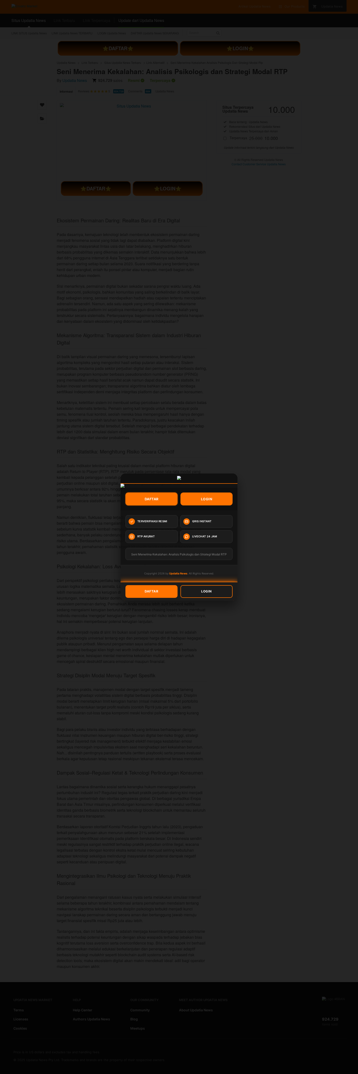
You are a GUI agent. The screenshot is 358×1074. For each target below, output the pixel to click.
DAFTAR (152, 499)
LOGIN (206, 499)
